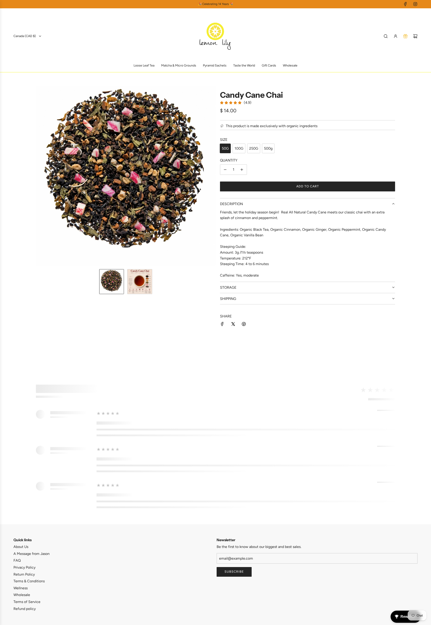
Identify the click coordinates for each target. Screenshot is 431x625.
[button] (39, 175)
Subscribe (234, 572)
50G (225, 148)
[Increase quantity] (242, 170)
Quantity (228, 160)
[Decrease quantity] (225, 170)
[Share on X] (233, 325)
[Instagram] (415, 4)
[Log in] (395, 36)
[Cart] (415, 36)
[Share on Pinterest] (244, 325)
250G (253, 148)
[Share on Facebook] (222, 325)
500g (268, 148)
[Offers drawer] (405, 36)
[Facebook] (405, 4)
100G (239, 148)
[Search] (386, 36)
